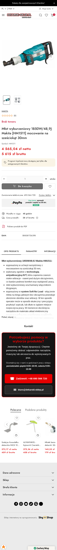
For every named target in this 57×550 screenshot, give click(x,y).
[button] (51, 57)
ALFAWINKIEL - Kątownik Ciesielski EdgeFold (10, 443)
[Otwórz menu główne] (3, 15)
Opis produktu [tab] (11, 251)
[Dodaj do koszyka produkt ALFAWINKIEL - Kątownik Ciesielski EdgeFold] (16, 435)
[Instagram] (21, 504)
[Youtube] (26, 504)
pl (3, 8)
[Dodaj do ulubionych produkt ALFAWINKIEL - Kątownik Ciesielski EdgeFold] (17, 418)
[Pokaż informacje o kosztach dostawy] (37, 217)
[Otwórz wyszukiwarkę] (40, 15)
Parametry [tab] (31, 251)
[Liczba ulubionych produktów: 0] (46, 15)
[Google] (36, 504)
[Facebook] (16, 504)
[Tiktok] (31, 504)
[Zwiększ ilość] (46, 179)
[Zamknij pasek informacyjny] (54, 3)
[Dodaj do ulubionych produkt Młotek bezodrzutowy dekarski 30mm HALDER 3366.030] (38, 418)
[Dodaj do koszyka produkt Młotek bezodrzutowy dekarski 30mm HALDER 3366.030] (37, 435)
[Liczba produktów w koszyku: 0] (52, 15)
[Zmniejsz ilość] (4, 179)
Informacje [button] (9, 494)
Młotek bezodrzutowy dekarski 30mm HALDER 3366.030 (32, 443)
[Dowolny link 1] (41, 504)
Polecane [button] (15, 410)
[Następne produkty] (50, 424)
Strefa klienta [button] (10, 487)
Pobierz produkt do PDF (17, 226)
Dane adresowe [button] (11, 473)
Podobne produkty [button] (36, 410)
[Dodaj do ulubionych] (50, 186)
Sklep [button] (6, 480)
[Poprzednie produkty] (6, 424)
